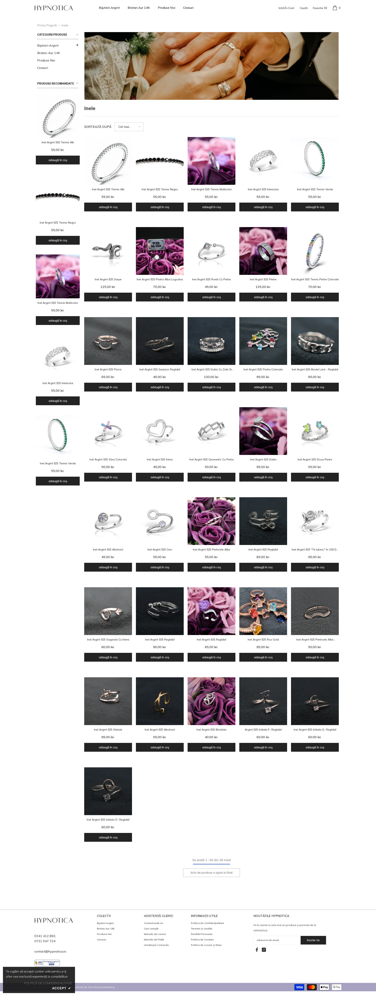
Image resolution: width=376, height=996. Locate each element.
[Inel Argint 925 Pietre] (263, 251)
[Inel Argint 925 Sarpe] (108, 251)
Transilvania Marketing (101, 987)
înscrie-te (313, 940)
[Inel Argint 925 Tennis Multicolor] (58, 276)
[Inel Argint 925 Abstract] (108, 521)
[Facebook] (257, 949)
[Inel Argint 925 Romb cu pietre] (211, 251)
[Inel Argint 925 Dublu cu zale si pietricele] (211, 341)
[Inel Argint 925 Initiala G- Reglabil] (315, 701)
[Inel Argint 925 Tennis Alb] (58, 116)
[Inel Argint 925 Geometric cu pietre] (211, 431)
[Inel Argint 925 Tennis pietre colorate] (315, 251)
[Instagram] (264, 949)
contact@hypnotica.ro (50, 951)
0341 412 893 (44, 936)
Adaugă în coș (58, 160)
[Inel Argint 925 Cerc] (160, 521)
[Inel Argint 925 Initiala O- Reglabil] (108, 791)
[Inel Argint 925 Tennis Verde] (58, 437)
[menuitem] (57, 45)
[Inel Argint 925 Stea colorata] (108, 431)
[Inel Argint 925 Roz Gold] (263, 611)
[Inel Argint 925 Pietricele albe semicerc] (315, 611)
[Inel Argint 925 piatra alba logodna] (160, 251)
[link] (211, 66)
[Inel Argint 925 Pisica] (108, 341)
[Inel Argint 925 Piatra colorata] (263, 341)
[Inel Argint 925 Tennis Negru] (58, 196)
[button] (129, 126)
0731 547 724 (44, 941)
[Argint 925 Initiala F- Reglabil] (263, 701)
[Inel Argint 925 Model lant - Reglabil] (315, 341)
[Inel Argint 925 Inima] (160, 431)
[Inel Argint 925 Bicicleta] (211, 701)
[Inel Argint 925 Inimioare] (58, 357)
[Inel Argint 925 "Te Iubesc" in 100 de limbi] (315, 521)
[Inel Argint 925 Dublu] (263, 431)
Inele (64, 25)
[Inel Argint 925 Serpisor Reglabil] (160, 341)
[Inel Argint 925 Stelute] (108, 701)
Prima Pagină (47, 25)
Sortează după (97, 127)
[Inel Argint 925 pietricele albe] (211, 521)
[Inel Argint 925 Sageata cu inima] (108, 611)
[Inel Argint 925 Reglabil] (263, 521)
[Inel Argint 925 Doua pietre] (315, 431)
